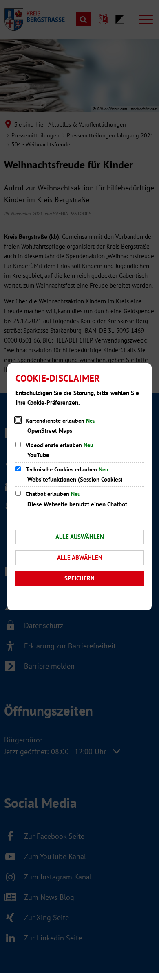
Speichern (79, 578)
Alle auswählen (79, 537)
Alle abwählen (79, 557)
